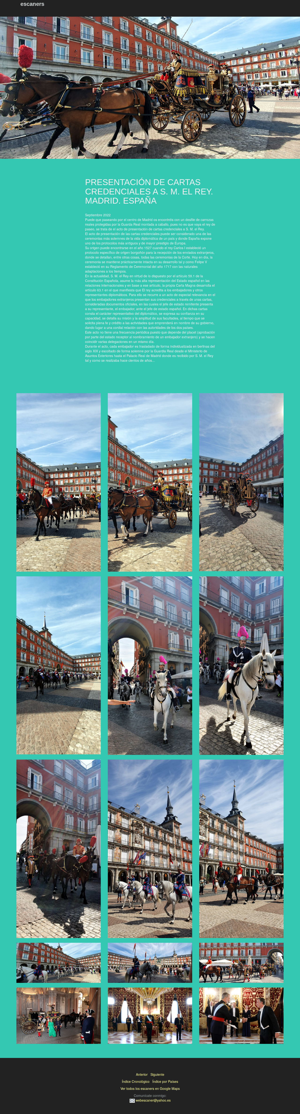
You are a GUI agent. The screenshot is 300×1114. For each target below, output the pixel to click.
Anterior (142, 1074)
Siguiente (157, 1074)
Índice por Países (165, 1081)
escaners (32, 4)
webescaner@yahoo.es (153, 1100)
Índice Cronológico (136, 1081)
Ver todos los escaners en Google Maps (150, 1088)
